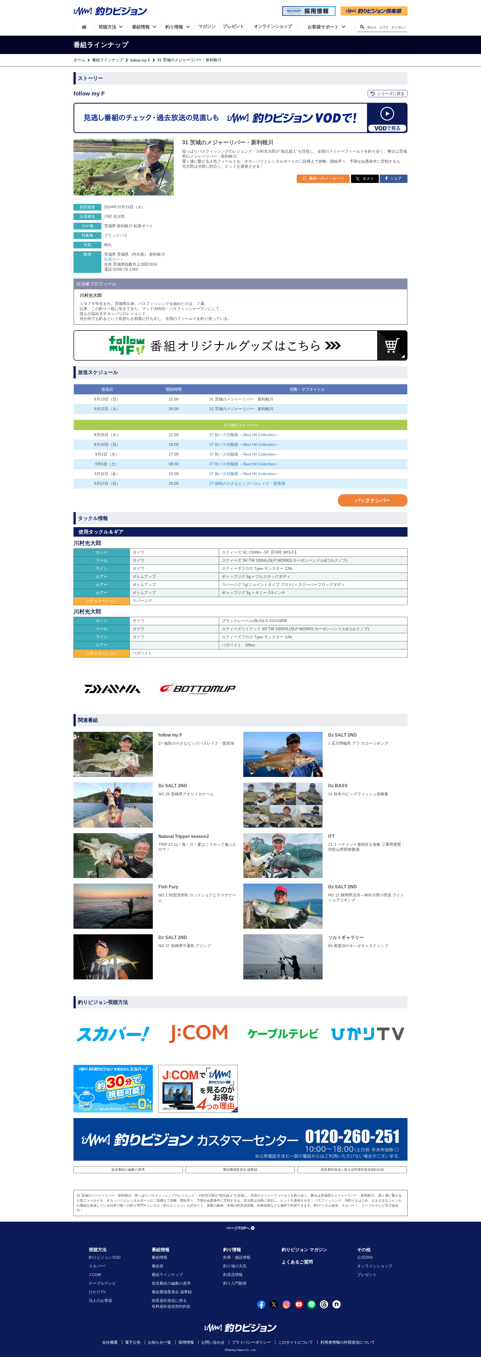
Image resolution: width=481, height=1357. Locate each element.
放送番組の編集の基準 (128, 1170)
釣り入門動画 (235, 1283)
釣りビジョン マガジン (304, 1249)
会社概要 (110, 1342)
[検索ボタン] (362, 27)
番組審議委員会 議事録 (240, 1170)
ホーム (79, 60)
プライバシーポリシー (251, 1342)
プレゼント (367, 1274)
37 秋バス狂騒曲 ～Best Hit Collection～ (244, 434)
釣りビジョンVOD (105, 1257)
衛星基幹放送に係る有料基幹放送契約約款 (352, 1170)
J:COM (95, 1274)
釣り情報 (232, 1249)
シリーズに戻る (390, 93)
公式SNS (365, 1257)
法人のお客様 (100, 1300)
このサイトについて (295, 1342)
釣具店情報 (233, 1274)
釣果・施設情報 (237, 1257)
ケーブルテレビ (102, 1283)
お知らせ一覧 (159, 1342)
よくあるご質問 (297, 1262)
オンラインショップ (374, 1266)
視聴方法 (98, 1249)
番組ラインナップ (107, 60)
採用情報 (186, 1342)
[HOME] (84, 27)
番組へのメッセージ (326, 178)
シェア (395, 178)
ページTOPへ (238, 1228)
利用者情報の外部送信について (347, 1342)
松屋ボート (114, 259)
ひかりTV (97, 1292)
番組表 (157, 1266)
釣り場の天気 (235, 1266)
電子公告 (133, 1342)
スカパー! (97, 1266)
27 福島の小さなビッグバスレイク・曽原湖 (247, 483)
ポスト (368, 178)
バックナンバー (372, 500)
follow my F (140, 60)
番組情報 (161, 1249)
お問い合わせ (213, 1342)
